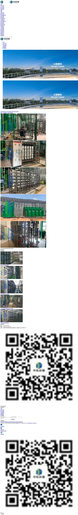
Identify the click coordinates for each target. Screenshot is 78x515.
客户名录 (2, 7)
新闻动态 (2, 25)
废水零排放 (2, 18)
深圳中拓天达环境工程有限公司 (16, 421)
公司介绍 (2, 6)
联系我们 (2, 31)
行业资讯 (2, 28)
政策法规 (2, 29)
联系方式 (2, 33)
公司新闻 (2, 27)
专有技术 (2, 12)
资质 (1, 10)
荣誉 (1, 11)
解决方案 (2, 13)
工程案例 (2, 19)
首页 (1, 4)
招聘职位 (2, 34)
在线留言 (2, 35)
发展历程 (2, 9)
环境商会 (2, 421)
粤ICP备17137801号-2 (32, 423)
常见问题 (2, 30)
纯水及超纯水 (3, 15)
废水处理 (2, 16)
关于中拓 (2, 5)
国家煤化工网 (7, 421)
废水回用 (2, 17)
